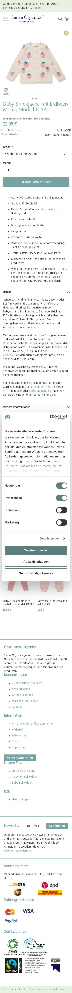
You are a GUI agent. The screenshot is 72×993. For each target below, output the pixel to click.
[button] (32, 99)
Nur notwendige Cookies (36, 573)
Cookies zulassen (36, 550)
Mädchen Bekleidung (25, 776)
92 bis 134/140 (41, 387)
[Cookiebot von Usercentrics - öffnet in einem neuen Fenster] (50, 417)
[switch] (61, 498)
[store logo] (27, 19)
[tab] (36, 292)
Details (7, 292)
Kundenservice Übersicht (27, 683)
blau (19, 391)
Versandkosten (10, 134)
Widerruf (17, 729)
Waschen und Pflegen (25, 701)
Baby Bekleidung (22, 782)
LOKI (34, 273)
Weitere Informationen (16, 407)
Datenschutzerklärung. (18, 850)
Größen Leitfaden (22, 695)
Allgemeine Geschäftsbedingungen (33, 723)
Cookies (17, 741)
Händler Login (20, 799)
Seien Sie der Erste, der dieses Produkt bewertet (26, 119)
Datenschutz (19, 735)
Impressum (19, 747)
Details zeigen (50, 538)
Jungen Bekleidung (23, 771)
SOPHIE (61, 269)
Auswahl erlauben (36, 561)
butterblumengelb (40, 391)
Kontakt (17, 707)
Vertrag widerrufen (20, 758)
